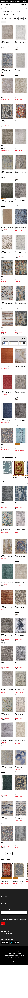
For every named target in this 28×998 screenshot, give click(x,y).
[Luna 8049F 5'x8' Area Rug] (7, 216)
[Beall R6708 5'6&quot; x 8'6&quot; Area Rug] (21, 546)
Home (4, 11)
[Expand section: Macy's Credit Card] (14, 896)
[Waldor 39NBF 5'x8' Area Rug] (7, 85)
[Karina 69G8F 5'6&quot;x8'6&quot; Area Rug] (7, 518)
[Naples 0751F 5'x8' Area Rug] (21, 833)
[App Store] (5, 942)
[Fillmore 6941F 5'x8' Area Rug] (21, 318)
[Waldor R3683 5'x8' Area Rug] (21, 704)
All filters (22, 338)
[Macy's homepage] (2, 11)
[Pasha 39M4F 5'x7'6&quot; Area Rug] (7, 60)
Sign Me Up (14, 912)
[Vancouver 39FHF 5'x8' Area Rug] (7, 678)
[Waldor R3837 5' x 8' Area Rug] (7, 242)
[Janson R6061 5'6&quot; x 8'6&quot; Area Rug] (7, 625)
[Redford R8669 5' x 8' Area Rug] (21, 32)
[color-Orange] (17, 614)
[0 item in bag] (26, 4)
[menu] (2, 4)
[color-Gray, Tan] (4, 643)
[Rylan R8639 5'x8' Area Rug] (7, 833)
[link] (7, 44)
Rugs (8, 11)
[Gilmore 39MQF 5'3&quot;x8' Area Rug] (7, 318)
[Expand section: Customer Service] (14, 893)
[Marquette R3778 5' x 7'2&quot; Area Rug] (21, 162)
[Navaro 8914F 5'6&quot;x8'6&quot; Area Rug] (7, 653)
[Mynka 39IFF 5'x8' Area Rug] (21, 808)
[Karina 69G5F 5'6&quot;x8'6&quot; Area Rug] (21, 678)
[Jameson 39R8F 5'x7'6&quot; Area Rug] (7, 32)
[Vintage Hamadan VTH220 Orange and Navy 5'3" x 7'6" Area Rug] (7, 870)
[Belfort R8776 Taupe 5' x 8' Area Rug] (21, 729)
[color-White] (15, 49)
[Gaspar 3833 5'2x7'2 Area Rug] (21, 625)
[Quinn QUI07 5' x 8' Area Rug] (7, 468)
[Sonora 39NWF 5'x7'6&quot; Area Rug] (7, 808)
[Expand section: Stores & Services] (14, 900)
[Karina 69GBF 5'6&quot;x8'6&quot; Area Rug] (7, 704)
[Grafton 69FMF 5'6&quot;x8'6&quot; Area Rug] (7, 757)
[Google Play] (14, 942)
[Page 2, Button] (23, 853)
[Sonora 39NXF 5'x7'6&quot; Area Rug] (21, 216)
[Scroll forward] (24, 343)
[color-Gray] (2, 643)
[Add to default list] (12, 461)
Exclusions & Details (9, 925)
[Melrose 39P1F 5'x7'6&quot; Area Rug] (7, 293)
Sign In (22, 4)
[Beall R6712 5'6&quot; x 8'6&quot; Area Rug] (21, 597)
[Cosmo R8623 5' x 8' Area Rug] (21, 435)
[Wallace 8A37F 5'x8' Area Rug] (21, 85)
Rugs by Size (12, 11)
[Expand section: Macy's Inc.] (14, 903)
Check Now (16, 925)
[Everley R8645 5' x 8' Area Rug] (21, 293)
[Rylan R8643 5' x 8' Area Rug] (7, 111)
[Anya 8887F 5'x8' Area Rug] (21, 757)
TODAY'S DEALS (4, 1)
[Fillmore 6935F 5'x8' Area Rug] (7, 267)
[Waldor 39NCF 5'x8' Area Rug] (21, 355)
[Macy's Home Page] (6, 4)
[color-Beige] (17, 49)
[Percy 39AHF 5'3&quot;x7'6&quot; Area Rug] (21, 111)
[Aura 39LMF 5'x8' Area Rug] (7, 546)
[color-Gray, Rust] (15, 179)
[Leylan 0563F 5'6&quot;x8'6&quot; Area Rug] (21, 267)
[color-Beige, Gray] (15, 614)
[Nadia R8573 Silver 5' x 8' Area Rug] (21, 60)
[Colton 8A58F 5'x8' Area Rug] (21, 493)
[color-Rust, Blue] (17, 179)
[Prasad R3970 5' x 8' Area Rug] (21, 518)
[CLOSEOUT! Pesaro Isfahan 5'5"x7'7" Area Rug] (19, 870)
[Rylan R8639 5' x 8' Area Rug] (7, 435)
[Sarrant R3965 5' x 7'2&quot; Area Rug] (21, 653)
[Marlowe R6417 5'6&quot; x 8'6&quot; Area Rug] (7, 190)
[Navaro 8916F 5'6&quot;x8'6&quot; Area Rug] (21, 571)
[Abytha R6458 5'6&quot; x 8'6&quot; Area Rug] (21, 242)
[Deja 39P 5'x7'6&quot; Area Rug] (7, 597)
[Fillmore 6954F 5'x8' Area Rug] (21, 782)
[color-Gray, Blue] (15, 399)
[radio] (16, 49)
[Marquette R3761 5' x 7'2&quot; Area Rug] (21, 382)
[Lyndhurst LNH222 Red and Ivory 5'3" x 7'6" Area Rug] (19, 468)
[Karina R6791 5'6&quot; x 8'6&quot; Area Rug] (7, 162)
